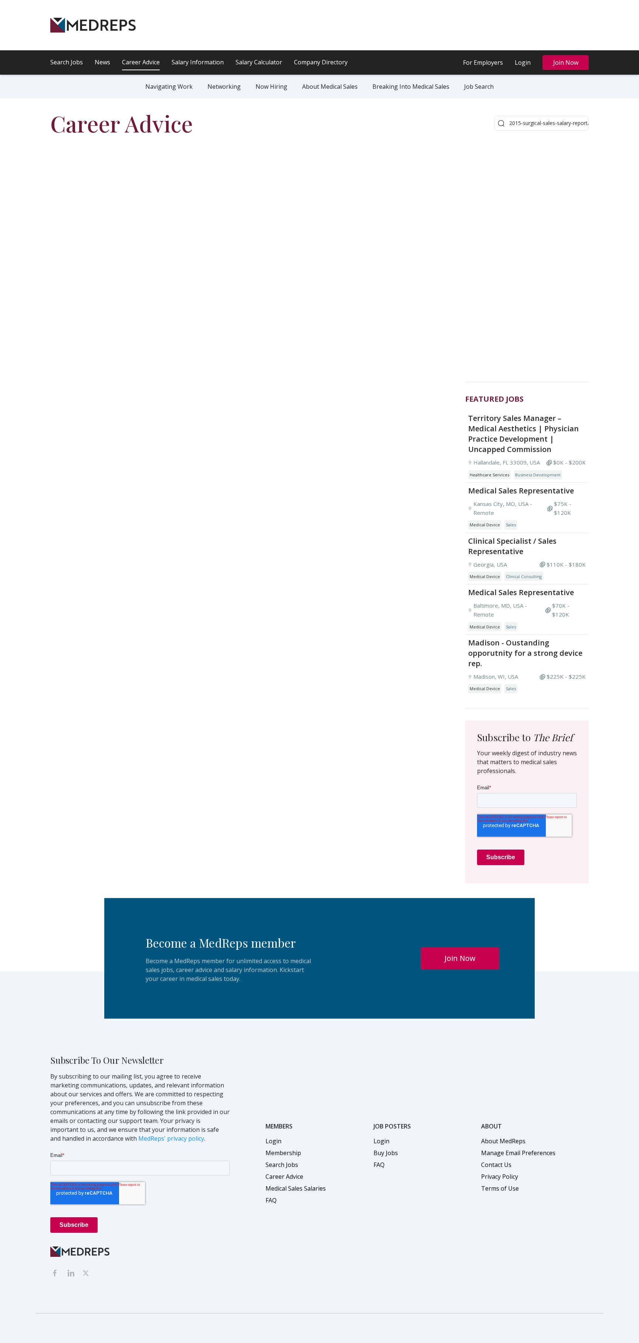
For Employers (483, 62)
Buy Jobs (385, 1153)
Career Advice (141, 62)
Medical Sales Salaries (296, 1188)
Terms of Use (500, 1188)
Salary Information (198, 62)
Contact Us (496, 1165)
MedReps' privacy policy (171, 1138)
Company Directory (321, 62)
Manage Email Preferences (518, 1153)
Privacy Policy (499, 1176)
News (102, 62)
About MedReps (503, 1141)
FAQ (271, 1200)
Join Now (565, 62)
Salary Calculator (259, 62)
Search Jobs (66, 62)
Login (523, 62)
